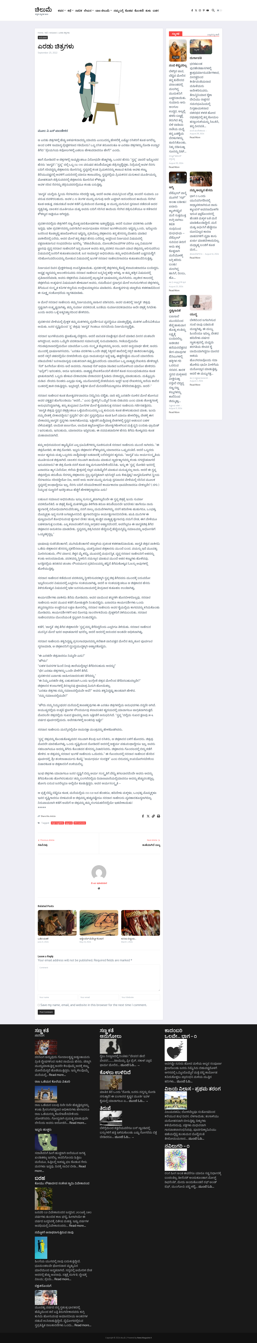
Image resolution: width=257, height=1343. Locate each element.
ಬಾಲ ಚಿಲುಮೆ (102, 10)
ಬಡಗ (156, 10)
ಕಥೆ (69, 10)
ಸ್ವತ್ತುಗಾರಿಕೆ (175, 310)
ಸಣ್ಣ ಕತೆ (42, 1030)
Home (40, 32)
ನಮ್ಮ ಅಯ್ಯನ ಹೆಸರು (201, 190)
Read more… (57, 1075)
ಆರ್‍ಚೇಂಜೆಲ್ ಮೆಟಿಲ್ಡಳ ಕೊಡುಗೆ (92, 938)
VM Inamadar (79, 823)
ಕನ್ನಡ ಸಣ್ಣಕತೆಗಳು (57, 823)
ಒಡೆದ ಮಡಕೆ (43, 938)
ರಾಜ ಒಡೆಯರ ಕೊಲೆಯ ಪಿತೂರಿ (52, 1081)
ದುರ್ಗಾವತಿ (196, 58)
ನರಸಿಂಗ (39, 1035)
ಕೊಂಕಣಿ (139, 10)
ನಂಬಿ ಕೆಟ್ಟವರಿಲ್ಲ (178, 65)
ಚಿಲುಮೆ (43, 9)
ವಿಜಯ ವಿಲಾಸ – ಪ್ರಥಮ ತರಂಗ (193, 1088)
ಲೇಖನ (87, 10)
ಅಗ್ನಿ (171, 187)
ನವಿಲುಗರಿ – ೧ (177, 1146)
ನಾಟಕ (78, 10)
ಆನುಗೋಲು (111, 1036)
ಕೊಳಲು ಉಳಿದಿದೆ (115, 1072)
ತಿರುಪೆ (105, 1108)
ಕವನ (61, 10)
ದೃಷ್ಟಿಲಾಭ (69, 823)
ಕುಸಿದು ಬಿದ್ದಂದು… (128, 938)
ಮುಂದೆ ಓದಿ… (130, 1065)
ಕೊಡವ (129, 10)
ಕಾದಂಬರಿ (173, 1030)
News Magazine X (144, 1338)
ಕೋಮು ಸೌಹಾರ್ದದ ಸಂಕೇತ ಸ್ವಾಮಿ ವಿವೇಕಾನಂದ (62, 1183)
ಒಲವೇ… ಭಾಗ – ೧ (181, 1036)
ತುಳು (148, 10)
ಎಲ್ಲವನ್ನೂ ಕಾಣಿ (213, 34)
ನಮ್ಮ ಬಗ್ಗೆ (118, 10)
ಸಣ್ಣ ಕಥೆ (175, 33)
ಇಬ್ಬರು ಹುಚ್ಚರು (43, 1129)
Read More (174, 167)
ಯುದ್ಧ (193, 314)
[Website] (99, 888)
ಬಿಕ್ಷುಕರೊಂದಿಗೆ (43, 1286)
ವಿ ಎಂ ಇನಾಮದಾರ (99, 883)
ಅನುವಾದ (53, 32)
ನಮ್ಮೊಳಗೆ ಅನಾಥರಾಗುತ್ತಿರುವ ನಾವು (54, 1232)
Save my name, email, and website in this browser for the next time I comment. (93, 1005)
